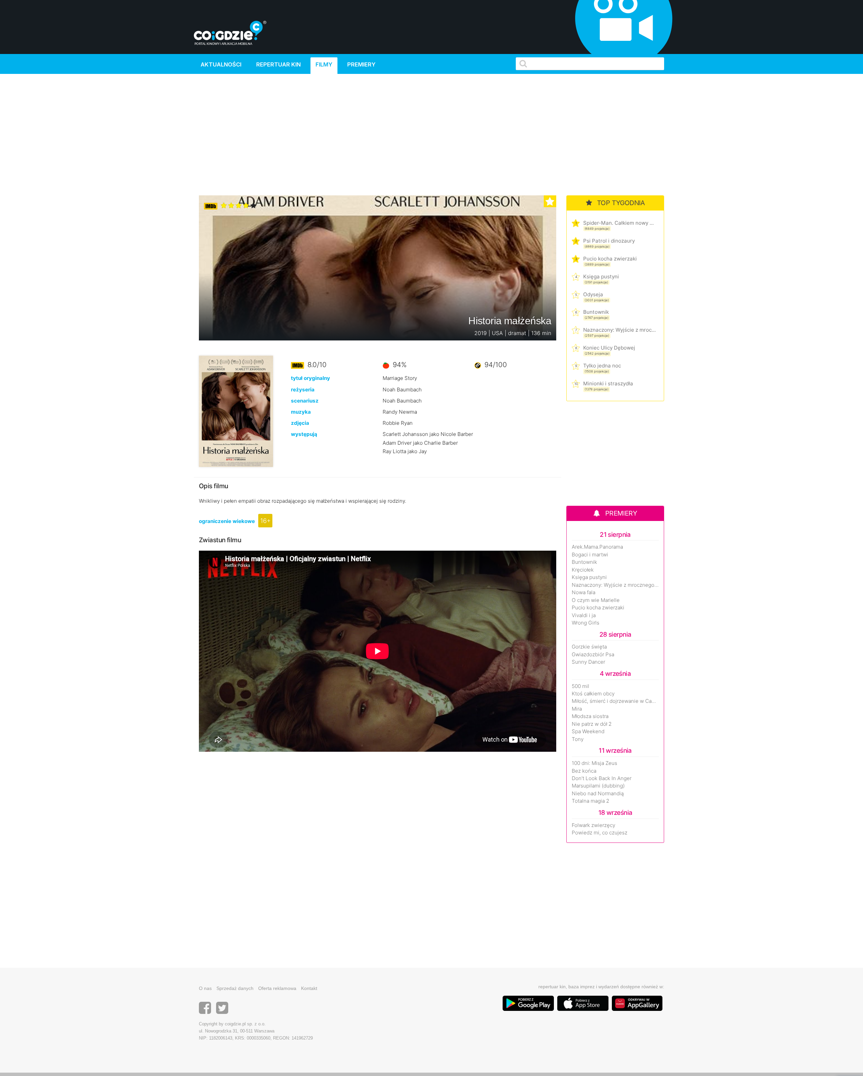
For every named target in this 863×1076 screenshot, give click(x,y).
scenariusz (305, 400)
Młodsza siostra (590, 716)
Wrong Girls (585, 623)
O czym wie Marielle (596, 600)
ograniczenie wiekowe (227, 521)
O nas (205, 988)
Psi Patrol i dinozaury (609, 241)
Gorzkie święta (589, 647)
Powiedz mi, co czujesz (599, 833)
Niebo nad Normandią (598, 794)
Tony (578, 739)
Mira (577, 709)
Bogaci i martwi (590, 555)
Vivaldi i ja (584, 615)
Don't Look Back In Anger (601, 778)
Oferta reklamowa (277, 988)
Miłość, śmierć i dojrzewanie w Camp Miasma (615, 701)
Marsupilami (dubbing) (598, 786)
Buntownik (596, 312)
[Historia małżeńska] (236, 411)
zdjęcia (300, 423)
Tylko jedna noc (602, 365)
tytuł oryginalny (310, 378)
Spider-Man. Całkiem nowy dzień (619, 223)
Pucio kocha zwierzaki (610, 258)
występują (304, 434)
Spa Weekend (588, 731)
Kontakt (309, 988)
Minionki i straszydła (608, 383)
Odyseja (593, 294)
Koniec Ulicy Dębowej (609, 347)
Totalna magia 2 (590, 801)
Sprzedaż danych (235, 988)
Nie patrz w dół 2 (592, 724)
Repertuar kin (278, 64)
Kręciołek (583, 570)
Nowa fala (583, 592)
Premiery (361, 64)
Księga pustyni (601, 276)
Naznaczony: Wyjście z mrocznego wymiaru (619, 330)
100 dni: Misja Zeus (594, 763)
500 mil (580, 686)
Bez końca (584, 771)
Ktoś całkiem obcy (593, 694)
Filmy (324, 64)
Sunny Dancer (588, 662)
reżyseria (303, 389)
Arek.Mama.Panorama (597, 547)
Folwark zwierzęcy (593, 825)
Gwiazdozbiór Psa (593, 655)
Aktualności (221, 64)
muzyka (301, 412)
